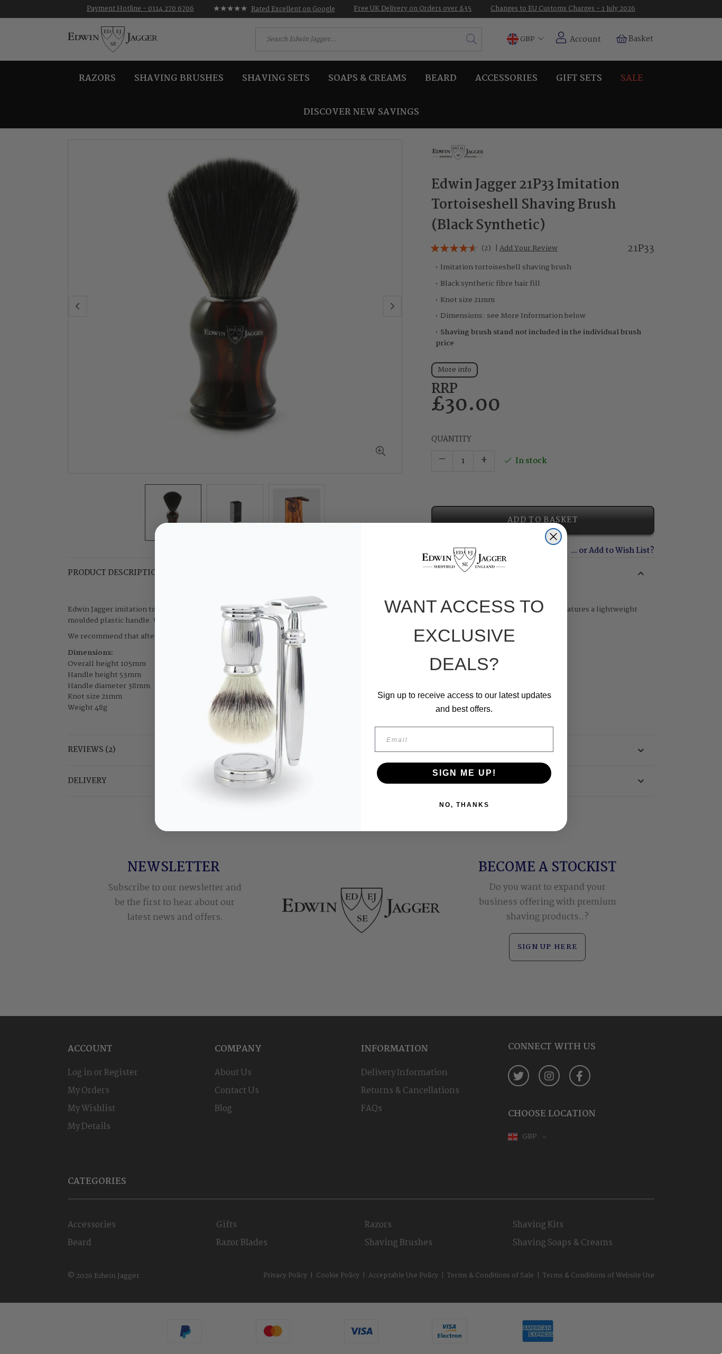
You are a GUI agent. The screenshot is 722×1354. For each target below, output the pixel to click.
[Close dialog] (553, 536)
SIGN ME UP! (464, 772)
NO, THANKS (464, 804)
